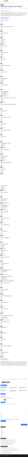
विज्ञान (1, 435)
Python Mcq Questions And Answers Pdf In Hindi (6, 443)
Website (15, 416)
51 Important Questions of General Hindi (10, 378)
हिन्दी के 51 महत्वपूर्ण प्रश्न (24, 379)
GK (3, 3)
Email (1, 416)
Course (2, 429)
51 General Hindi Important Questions (4, 378)
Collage (2, 428)
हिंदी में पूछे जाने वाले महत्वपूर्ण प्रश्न (20, 379)
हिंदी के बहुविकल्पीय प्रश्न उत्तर (16, 379)
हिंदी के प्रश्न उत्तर (12, 379)
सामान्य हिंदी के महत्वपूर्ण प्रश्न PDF (9, 379)
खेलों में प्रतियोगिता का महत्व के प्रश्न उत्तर (13, 387)
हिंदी (1, 436)
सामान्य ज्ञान (26, 378)
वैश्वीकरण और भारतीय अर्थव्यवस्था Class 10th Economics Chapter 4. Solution (10, 450)
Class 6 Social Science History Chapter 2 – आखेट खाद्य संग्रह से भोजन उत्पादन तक (11, 449)
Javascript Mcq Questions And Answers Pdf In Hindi (7, 444)
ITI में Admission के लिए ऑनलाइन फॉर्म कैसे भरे (7, 451)
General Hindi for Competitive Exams (17, 378)
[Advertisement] (14, 180)
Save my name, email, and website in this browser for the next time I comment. (10, 419)
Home (1, 3)
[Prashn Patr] (5, 1)
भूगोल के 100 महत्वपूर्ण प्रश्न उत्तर (4, 390)
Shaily (1, 451)
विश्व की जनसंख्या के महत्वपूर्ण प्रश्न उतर (23, 387)
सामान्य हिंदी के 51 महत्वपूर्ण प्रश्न (4, 379)
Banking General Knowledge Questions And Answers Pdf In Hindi (8, 442)
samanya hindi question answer (22, 378)
